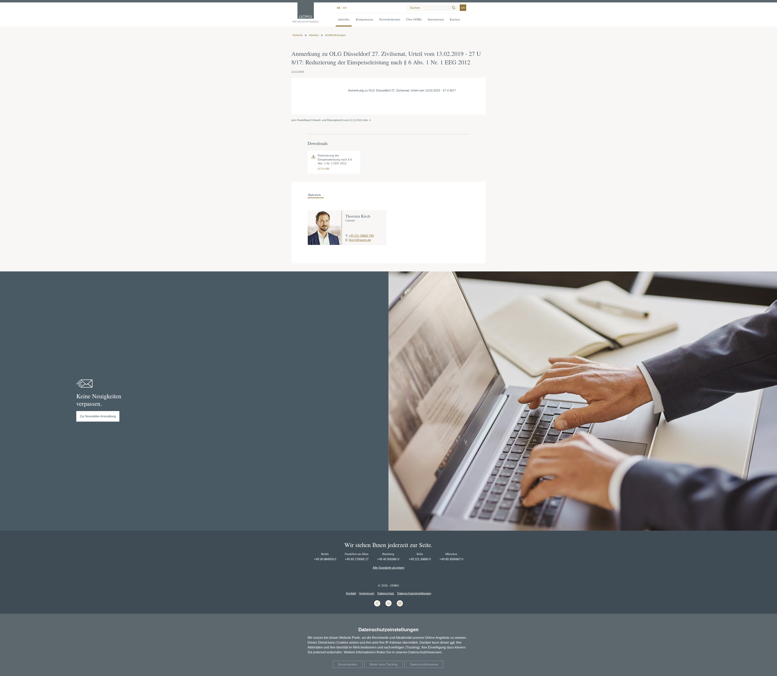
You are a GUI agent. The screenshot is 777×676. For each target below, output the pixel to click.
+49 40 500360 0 (388, 559)
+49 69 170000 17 (356, 559)
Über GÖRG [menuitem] (414, 19)
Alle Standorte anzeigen (388, 567)
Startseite (297, 35)
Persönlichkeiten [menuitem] (389, 19)
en (345, 7)
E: (346, 240)
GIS (463, 7)
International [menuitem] (436, 19)
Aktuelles (314, 35)
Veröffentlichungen (335, 35)
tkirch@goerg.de (360, 240)
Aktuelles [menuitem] (344, 19)
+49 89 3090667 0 (451, 559)
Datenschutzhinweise (424, 664)
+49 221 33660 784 (361, 235)
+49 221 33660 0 (420, 559)
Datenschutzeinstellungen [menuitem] (414, 593)
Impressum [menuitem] (366, 593)
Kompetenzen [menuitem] (364, 19)
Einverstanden (347, 664)
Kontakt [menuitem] (351, 593)
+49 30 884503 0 (325, 559)
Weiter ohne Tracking (383, 664)
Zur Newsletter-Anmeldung (98, 416)
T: (346, 235)
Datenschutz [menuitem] (385, 593)
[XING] (377, 606)
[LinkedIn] (388, 606)
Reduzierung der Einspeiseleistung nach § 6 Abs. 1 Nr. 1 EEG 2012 (335, 159)
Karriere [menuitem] (455, 19)
